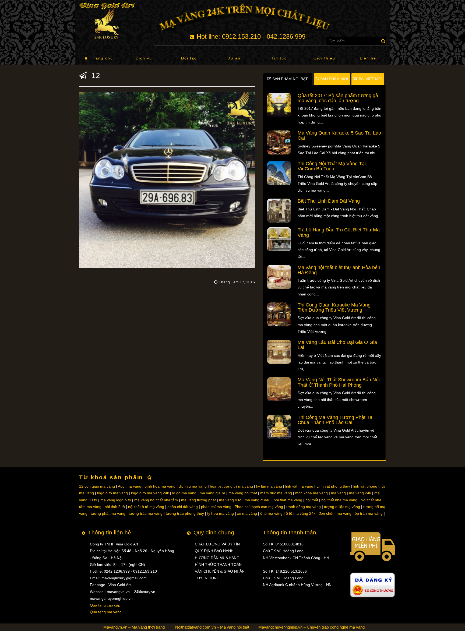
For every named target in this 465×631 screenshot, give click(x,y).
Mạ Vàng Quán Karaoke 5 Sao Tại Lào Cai (339, 135)
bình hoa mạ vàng (160, 486)
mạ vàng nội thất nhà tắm (156, 500)
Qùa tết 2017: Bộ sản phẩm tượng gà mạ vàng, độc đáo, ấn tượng (338, 98)
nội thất (311, 500)
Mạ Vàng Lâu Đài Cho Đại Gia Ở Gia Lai (337, 345)
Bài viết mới (371, 79)
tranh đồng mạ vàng (303, 507)
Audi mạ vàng (129, 486)
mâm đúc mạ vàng (276, 493)
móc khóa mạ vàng (311, 493)
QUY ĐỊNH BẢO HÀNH (214, 551)
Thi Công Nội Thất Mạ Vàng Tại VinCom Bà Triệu (332, 166)
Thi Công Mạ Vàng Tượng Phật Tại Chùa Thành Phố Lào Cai (336, 420)
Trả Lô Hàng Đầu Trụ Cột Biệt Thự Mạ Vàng (339, 232)
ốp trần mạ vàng (369, 513)
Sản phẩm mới (334, 79)
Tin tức (279, 58)
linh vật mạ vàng (299, 486)
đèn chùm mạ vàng (335, 513)
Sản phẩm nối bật (290, 79)
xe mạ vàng (247, 513)
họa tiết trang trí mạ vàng (231, 486)
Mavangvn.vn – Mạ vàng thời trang (134, 627)
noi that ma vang (288, 500)
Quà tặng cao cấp (105, 605)
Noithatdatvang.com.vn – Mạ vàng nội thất (212, 627)
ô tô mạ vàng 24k (300, 513)
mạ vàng (338, 493)
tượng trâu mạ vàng (146, 513)
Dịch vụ (144, 58)
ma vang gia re (212, 493)
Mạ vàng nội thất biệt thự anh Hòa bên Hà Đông (339, 270)
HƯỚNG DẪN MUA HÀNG (217, 558)
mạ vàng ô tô (230, 500)
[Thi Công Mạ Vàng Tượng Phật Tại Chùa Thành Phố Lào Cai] (279, 426)
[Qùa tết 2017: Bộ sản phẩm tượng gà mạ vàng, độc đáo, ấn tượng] (279, 105)
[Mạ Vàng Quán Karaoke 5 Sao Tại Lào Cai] (279, 142)
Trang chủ (102, 58)
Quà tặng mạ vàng (106, 612)
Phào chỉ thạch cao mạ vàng (259, 507)
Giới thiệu (324, 58)
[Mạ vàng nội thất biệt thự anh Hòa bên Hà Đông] (279, 276)
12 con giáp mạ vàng (97, 486)
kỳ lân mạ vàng (269, 486)
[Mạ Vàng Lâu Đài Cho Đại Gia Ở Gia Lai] (279, 351)
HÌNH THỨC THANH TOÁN (218, 564)
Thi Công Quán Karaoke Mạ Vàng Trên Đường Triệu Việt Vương (334, 307)
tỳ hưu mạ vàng (220, 513)
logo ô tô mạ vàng (112, 493)
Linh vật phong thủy (333, 486)
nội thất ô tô (115, 507)
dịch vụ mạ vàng (193, 486)
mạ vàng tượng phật (198, 500)
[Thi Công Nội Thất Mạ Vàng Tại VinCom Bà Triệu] (279, 173)
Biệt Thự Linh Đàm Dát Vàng (329, 201)
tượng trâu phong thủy (185, 513)
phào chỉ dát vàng (182, 507)
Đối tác (189, 58)
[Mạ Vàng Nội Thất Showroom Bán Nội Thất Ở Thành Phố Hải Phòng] (279, 389)
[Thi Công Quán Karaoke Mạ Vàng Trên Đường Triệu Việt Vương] (279, 314)
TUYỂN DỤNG (207, 578)
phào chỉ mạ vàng (216, 507)
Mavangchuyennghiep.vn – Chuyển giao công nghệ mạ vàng (311, 627)
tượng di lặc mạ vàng (342, 507)
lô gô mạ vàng (184, 493)
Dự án (234, 58)
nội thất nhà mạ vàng (339, 500)
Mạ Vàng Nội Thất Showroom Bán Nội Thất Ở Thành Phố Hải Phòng (339, 382)
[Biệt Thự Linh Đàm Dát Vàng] (279, 210)
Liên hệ (368, 58)
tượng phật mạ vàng (108, 513)
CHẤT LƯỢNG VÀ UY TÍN (217, 544)
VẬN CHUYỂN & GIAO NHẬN (220, 571)
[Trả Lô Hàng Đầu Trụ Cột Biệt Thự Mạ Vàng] (279, 239)
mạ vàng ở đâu (257, 500)
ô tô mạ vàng (271, 513)
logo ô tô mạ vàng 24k (150, 493)
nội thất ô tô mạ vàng (146, 507)
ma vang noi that (242, 493)
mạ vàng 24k (360, 493)
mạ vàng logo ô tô (115, 500)
